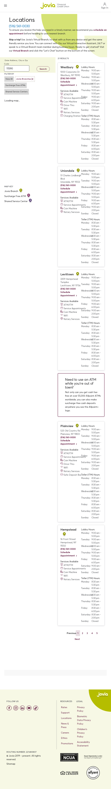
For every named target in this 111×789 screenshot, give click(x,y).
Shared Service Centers (16, 91)
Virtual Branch (21, 50)
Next (77, 639)
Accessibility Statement (83, 744)
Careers (65, 732)
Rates (64, 707)
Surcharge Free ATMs (15, 85)
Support (65, 712)
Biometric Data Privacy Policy (84, 720)
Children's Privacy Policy (82, 733)
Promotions (67, 743)
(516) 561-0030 (19, 26)
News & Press (65, 725)
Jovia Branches (23, 79)
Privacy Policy (81, 709)
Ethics (64, 738)
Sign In (104, 7)
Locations (66, 718)
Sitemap (11, 763)
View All (9, 79)
